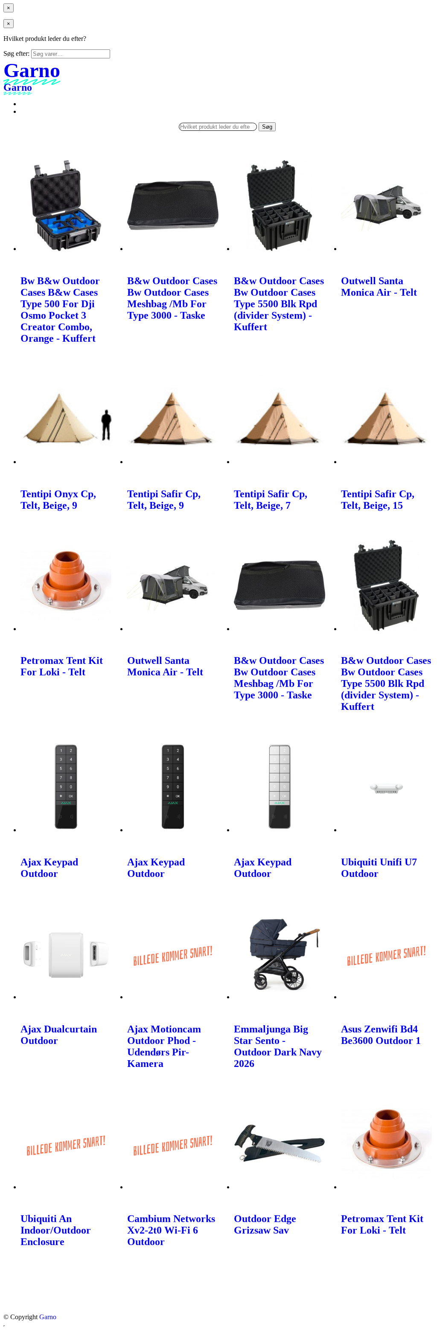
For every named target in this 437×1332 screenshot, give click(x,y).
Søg (267, 127)
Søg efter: (16, 53)
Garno (47, 1316)
